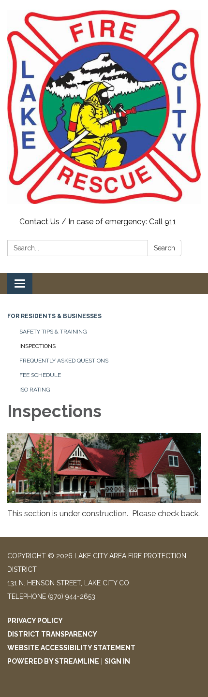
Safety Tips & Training (53, 331)
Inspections (37, 346)
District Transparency (52, 634)
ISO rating (34, 389)
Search (164, 248)
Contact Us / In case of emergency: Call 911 (97, 221)
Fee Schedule (40, 375)
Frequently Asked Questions (63, 360)
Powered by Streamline (53, 661)
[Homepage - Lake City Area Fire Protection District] (104, 107)
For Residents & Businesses (54, 316)
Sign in (117, 661)
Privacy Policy (35, 620)
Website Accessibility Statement (71, 648)
